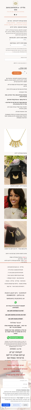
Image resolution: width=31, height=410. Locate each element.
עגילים (12, 281)
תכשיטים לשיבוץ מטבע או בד (15, 272)
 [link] (16, 15)
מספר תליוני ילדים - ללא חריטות (18, 38)
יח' (24, 71)
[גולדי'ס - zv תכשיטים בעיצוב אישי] (15, 5)
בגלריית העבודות (12, 346)
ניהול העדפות (16, 405)
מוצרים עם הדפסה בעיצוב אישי (16, 275)
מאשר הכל (6, 405)
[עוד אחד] (26, 73)
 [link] (15, 15)
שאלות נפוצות (22, 284)
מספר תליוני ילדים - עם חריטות (18, 43)
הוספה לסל (16, 73)
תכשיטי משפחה (11, 278)
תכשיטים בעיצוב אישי (18, 286)
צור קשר (9, 286)
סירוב (25, 405)
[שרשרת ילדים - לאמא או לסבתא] (15, 184)
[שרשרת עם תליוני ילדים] (15, 151)
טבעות (7, 281)
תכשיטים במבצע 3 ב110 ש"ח (15, 270)
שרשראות (22, 281)
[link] (15, 9)
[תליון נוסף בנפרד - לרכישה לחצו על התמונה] (15, 247)
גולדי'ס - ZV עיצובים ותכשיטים (15, 267)
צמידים (17, 281)
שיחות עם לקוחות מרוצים (11, 284)
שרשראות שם (20, 278)
